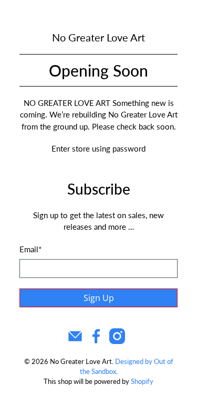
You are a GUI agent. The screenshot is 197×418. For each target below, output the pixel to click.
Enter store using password (98, 148)
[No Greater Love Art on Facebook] (96, 341)
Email (30, 249)
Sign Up (99, 298)
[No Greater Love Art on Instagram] (117, 341)
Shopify (142, 381)
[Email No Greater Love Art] (75, 341)
